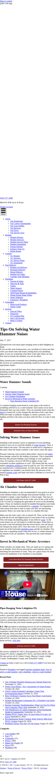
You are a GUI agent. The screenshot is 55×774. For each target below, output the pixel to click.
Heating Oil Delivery (18, 267)
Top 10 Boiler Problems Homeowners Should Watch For (28, 682)
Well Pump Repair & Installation (23, 293)
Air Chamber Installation (15, 396)
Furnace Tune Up (17, 249)
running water (11, 472)
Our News (14, 230)
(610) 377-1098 (6, 198)
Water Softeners (16, 297)
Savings (8, 309)
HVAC (8, 741)
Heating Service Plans (19, 242)
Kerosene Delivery (17, 270)
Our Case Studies (17, 226)
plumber (35, 506)
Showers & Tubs (17, 284)
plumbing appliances (14, 466)
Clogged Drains (16, 290)
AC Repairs (15, 256)
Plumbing (9, 279)
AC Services (15, 258)
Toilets (13, 286)
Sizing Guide (15, 307)
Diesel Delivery (16, 272)
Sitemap (3, 768)
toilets (50, 454)
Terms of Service (14, 768)
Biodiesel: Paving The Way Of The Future (22, 724)
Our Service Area (17, 233)
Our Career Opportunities (20, 223)
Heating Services (17, 240)
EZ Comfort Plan (17, 316)
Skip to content (6, 1)
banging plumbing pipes (35, 669)
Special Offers (16, 311)
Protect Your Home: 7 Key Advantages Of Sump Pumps (28, 687)
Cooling (8, 253)
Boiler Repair (15, 251)
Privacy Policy (27, 768)
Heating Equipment (18, 244)
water (43, 520)
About (7, 219)
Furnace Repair (16, 247)
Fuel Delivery (10, 265)
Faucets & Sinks (16, 281)
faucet (2, 412)
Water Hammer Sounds (14, 392)
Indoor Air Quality (12, 743)
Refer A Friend (16, 321)
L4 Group (43, 768)
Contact (8, 323)
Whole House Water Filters (21, 295)
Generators (9, 302)
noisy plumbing (25, 672)
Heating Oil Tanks (17, 274)
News (7, 745)
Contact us (4, 663)
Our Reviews (15, 228)
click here (16, 640)
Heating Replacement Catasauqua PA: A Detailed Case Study (30, 700)
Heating (8, 235)
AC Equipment (16, 263)
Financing (14, 314)
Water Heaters (16, 288)
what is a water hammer (41, 672)
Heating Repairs (16, 237)
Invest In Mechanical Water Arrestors (20, 399)
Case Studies (10, 734)
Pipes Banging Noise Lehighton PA (24, 401)
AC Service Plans (17, 260)
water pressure (40, 445)
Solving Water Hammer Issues (17, 394)
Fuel (7, 736)
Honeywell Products (18, 304)
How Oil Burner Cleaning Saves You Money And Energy (28, 696)
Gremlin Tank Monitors (19, 277)
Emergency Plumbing (19, 300)
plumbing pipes (27, 529)
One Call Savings (17, 318)
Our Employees (16, 221)
